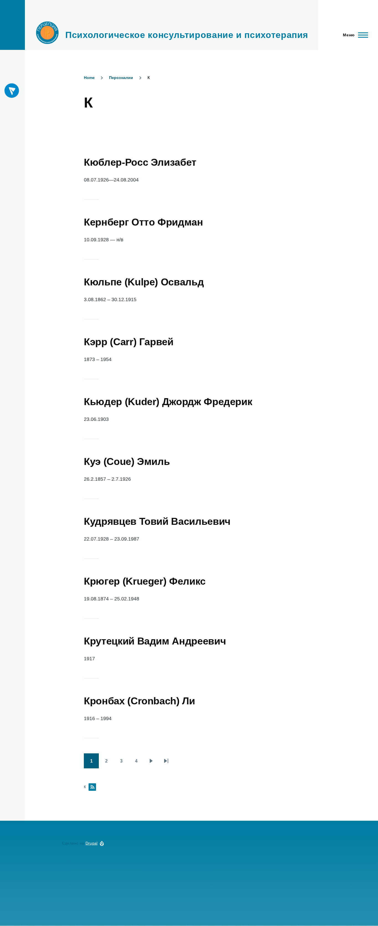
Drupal (92, 843)
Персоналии (121, 77)
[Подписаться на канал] (12, 90)
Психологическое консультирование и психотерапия (186, 35)
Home (89, 77)
